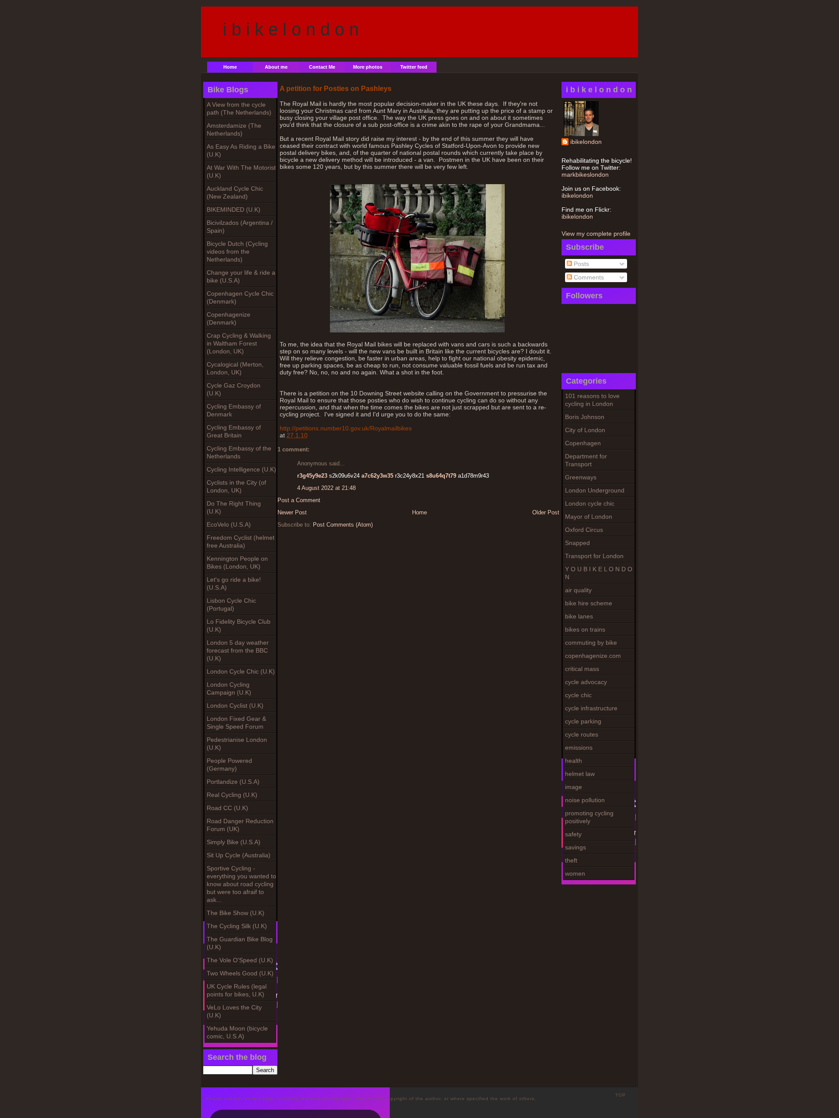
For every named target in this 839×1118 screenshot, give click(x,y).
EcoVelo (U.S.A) (229, 524)
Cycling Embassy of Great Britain (234, 431)
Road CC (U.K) (227, 807)
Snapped (577, 542)
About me (276, 67)
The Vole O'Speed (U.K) (240, 960)
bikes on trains (585, 629)
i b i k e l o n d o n (291, 29)
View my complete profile (596, 233)
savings (575, 847)
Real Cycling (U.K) (232, 794)
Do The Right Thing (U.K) (234, 507)
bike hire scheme (588, 603)
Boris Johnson (584, 416)
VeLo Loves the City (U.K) (234, 1011)
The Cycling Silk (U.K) (237, 925)
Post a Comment (298, 500)
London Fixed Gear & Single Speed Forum (236, 722)
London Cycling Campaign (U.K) (229, 688)
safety (573, 834)
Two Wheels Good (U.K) (240, 973)
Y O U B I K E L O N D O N (598, 573)
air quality (578, 590)
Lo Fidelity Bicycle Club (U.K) (238, 625)
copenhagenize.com (593, 655)
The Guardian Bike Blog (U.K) (240, 943)
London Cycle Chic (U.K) (241, 671)
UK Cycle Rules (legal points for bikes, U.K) (237, 990)
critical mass (582, 668)
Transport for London (594, 555)
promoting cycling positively (589, 817)
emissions (579, 747)
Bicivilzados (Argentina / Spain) (240, 226)
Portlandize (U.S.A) (233, 781)
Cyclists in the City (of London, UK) (236, 486)
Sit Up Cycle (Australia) (238, 855)
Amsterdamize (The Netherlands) (234, 129)
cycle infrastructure (591, 708)
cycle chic (578, 695)
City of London (585, 429)
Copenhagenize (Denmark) (228, 318)
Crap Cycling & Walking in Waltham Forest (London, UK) (239, 343)
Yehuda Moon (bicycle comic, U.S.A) (237, 1032)
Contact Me (322, 67)
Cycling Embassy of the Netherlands (239, 452)
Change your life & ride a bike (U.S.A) (241, 276)
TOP (620, 1095)
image (573, 786)
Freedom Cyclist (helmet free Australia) (240, 541)
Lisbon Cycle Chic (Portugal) (231, 604)
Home (230, 67)
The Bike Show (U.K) (235, 912)
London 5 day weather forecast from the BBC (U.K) (238, 650)
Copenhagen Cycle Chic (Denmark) (240, 297)
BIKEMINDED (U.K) (233, 209)
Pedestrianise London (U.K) (237, 743)
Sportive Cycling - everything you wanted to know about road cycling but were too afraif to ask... (241, 884)
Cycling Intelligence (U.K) (241, 469)
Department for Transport (586, 460)
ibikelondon (586, 141)
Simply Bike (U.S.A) (233, 841)
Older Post (545, 512)
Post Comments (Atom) (343, 524)
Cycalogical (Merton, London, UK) (235, 368)
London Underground (594, 490)
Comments (588, 277)
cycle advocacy (586, 681)
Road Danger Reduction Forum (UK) (240, 825)
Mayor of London (588, 516)
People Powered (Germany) (229, 764)
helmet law (580, 773)
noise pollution (585, 800)
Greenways (580, 477)
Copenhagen (583, 443)
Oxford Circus (584, 529)
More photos (367, 67)
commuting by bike (591, 642)
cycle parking (583, 721)
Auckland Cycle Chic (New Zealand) (235, 192)
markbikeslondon (585, 174)
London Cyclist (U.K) (235, 705)
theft (571, 860)
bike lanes (579, 616)
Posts (580, 263)
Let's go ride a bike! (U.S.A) (234, 583)
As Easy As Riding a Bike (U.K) (241, 150)
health (573, 760)
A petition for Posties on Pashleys (336, 88)
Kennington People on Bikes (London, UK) (237, 562)
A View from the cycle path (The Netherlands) (239, 108)
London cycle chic (589, 503)
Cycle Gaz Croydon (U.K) (233, 389)
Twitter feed (413, 67)
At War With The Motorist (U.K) (241, 171)
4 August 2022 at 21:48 (326, 488)
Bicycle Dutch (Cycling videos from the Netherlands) (237, 251)
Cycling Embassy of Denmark (234, 410)
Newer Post (292, 512)
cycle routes (581, 734)
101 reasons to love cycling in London (592, 399)
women (575, 873)
